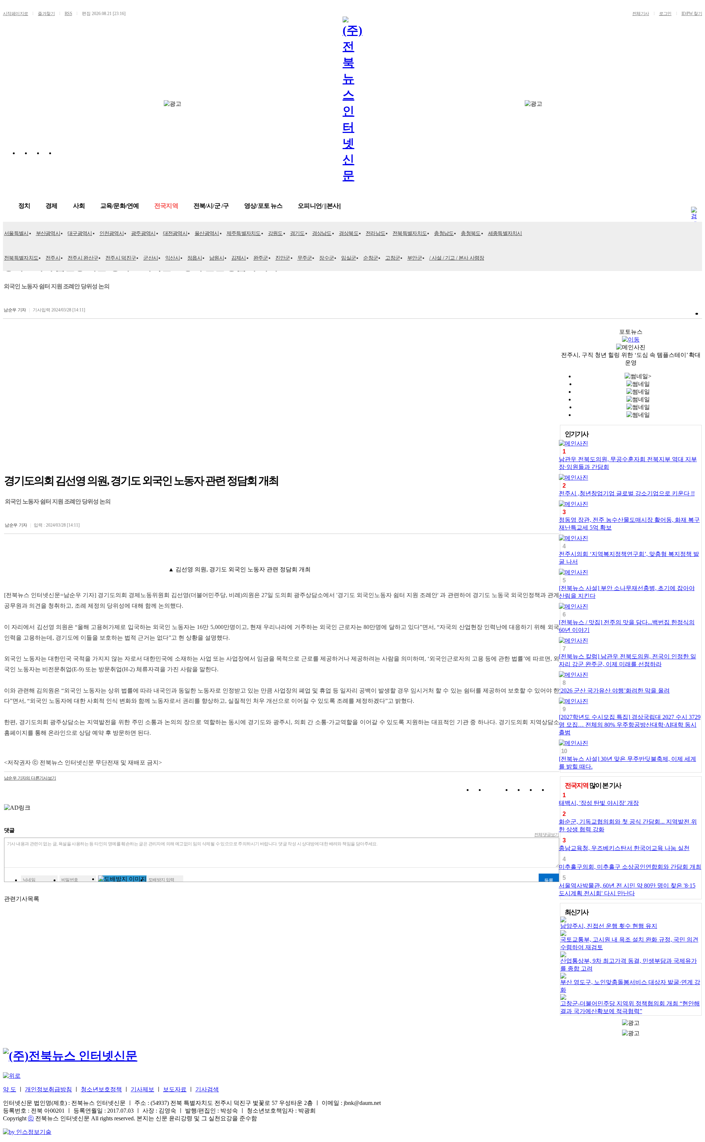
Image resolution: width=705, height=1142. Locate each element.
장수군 (326, 258)
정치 (24, 205)
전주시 (53, 258)
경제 (51, 205)
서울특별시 (16, 233)
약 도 (9, 1089)
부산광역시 (48, 233)
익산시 (172, 258)
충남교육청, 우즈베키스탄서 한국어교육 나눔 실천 (624, 848)
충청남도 (443, 233)
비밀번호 (69, 879)
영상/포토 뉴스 (263, 205)
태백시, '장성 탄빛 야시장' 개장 (599, 803)
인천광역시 (112, 233)
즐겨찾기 (46, 13)
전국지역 (166, 205)
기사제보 (142, 1089)
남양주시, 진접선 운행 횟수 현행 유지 (608, 926)
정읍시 (194, 258)
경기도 (297, 233)
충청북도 (470, 233)
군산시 (150, 258)
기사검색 (207, 1089)
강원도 (275, 233)
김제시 (238, 258)
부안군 (414, 258)
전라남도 (375, 233)
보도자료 (175, 1089)
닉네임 (29, 879)
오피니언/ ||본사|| (319, 205)
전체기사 (640, 13)
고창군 (392, 258)
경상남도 (322, 233)
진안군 (282, 258)
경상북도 (348, 233)
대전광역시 (175, 233)
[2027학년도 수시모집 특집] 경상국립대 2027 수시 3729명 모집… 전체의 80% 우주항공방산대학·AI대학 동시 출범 (630, 725)
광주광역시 (143, 233)
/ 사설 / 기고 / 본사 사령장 (456, 258)
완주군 (260, 258)
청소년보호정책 (101, 1089)
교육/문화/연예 (119, 205)
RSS (68, 13)
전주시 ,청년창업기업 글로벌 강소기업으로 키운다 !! (627, 493)
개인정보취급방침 (48, 1089)
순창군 (370, 258)
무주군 (304, 258)
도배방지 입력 (161, 879)
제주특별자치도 (244, 233)
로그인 (665, 13)
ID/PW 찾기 (692, 13)
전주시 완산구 (83, 258)
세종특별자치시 (505, 233)
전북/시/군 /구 (211, 205)
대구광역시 (80, 233)
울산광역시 (207, 233)
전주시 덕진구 (120, 258)
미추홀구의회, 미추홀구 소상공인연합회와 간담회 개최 (630, 867)
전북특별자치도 (410, 233)
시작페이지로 (15, 13)
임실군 (348, 258)
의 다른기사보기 (30, 778)
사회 (79, 205)
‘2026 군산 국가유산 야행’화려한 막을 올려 (614, 690)
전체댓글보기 (546, 834)
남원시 (216, 258)
